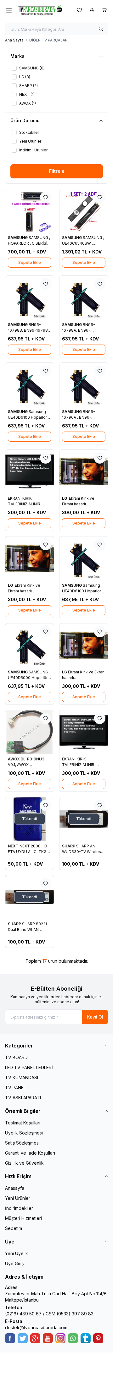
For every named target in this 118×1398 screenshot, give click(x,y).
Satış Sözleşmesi (22, 1142)
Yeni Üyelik (16, 1253)
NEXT (14, 846)
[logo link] (43, 10)
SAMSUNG (18, 237)
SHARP (69, 846)
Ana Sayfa (14, 40)
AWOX (14, 759)
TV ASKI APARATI (23, 1097)
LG (65, 498)
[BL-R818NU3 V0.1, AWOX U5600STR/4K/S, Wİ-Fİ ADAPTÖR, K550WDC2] (29, 732)
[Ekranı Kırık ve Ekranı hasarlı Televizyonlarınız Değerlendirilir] (83, 645)
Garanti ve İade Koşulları (30, 1153)
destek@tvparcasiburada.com (36, 1327)
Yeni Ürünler (17, 1198)
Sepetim (13, 1228)
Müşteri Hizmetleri (23, 1218)
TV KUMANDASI (21, 1077)
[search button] (101, 29)
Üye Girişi (15, 1263)
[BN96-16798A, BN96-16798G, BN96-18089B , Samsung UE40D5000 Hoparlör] (83, 297)
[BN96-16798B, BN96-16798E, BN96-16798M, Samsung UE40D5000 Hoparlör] (29, 297)
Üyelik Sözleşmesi (24, 1132)
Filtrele (57, 171)
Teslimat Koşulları (22, 1122)
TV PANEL (15, 1087)
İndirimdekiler (19, 1208)
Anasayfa (14, 1188)
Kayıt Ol (95, 1017)
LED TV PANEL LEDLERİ (29, 1067)
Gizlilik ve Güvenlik (24, 1163)
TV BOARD (16, 1057)
